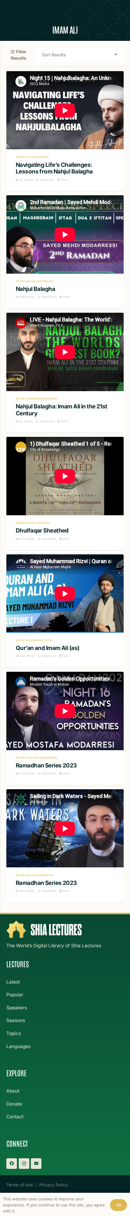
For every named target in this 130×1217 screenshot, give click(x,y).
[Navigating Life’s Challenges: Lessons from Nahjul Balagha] (65, 131)
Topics (13, 1033)
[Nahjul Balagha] (65, 251)
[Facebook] (11, 1163)
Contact (15, 1117)
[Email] (36, 1163)
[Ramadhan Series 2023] (65, 728)
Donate (14, 1104)
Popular (14, 995)
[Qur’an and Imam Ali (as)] (65, 611)
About (12, 1091)
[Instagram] (24, 1163)
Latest (13, 982)
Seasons (15, 1020)
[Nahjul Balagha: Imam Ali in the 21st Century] (65, 373)
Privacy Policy (53, 1184)
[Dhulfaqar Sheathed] (65, 493)
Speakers (16, 1008)
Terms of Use (19, 1184)
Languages (18, 1046)
